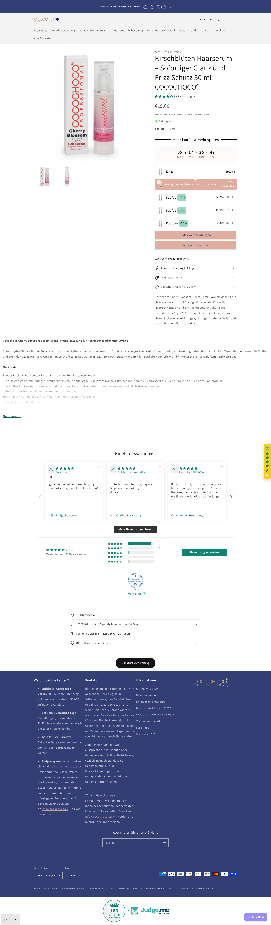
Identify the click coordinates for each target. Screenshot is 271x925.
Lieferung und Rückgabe (150, 701)
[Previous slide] (40, 497)
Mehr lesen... (12, 416)
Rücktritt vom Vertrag (135, 663)
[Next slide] (231, 497)
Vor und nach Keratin (148, 721)
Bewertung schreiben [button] (204, 552)
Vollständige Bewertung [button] (63, 515)
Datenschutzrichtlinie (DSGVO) (154, 708)
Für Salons (142, 727)
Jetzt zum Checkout (195, 245)
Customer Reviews (147, 688)
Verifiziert (134, 594)
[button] (215, 30)
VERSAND (178, 114)
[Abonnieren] (164, 842)
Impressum (183, 888)
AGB (135, 888)
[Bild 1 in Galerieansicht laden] (44, 176)
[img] (65, 468)
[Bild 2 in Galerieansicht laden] (67, 176)
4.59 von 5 (72, 550)
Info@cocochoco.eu (55, 809)
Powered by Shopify (76, 888)
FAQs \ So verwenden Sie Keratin (155, 714)
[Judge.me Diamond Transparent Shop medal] (135, 580)
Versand (145, 888)
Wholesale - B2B (145, 734)
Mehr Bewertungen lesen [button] (135, 529)
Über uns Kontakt (146, 695)
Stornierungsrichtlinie (203, 888)
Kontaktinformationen (163, 888)
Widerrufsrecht (97, 888)
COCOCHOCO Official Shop (54, 888)
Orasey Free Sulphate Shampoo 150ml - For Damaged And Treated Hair (193, 184)
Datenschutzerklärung (119, 888)
